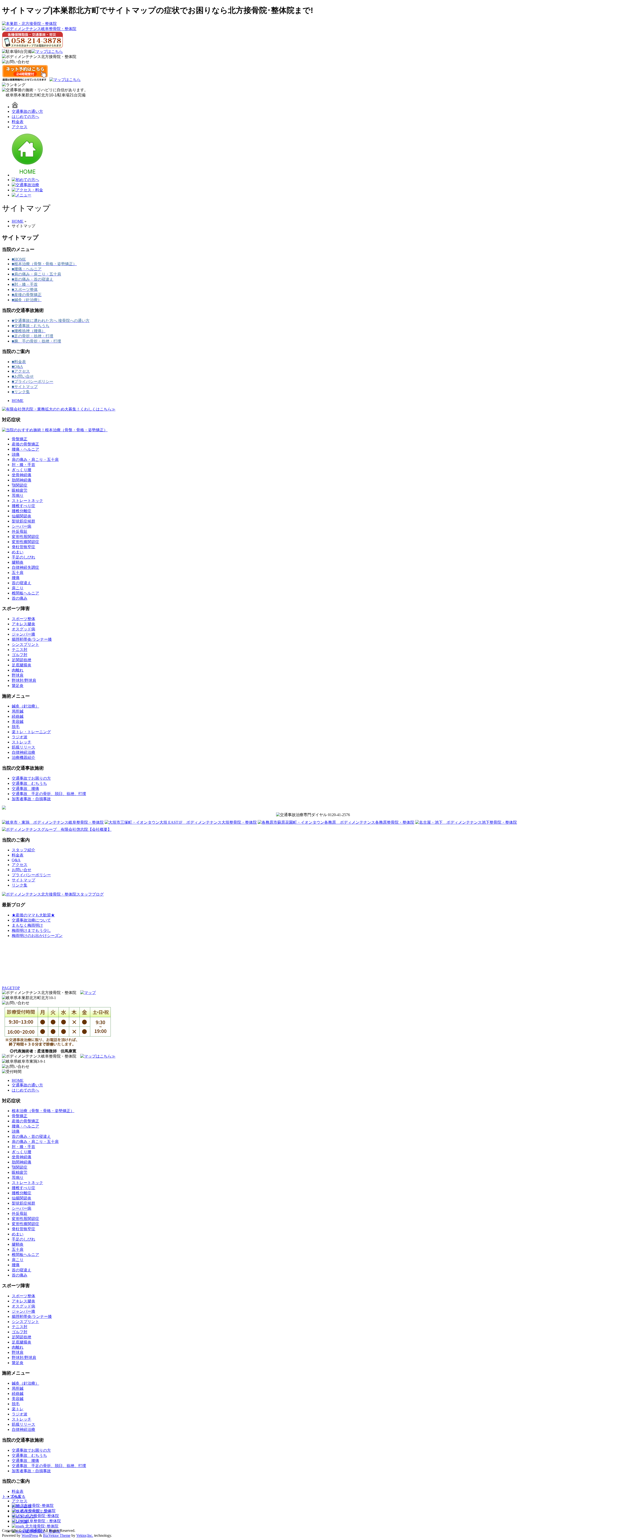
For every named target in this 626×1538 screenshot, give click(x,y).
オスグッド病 (23, 629)
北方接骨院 (32, 1530)
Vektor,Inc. (84, 1535)
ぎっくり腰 (21, 470)
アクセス (19, 127)
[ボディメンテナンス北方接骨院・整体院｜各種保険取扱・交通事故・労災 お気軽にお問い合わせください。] (15, 62)
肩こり (17, 588)
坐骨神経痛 (21, 475)
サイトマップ (23, 880)
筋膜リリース (23, 747)
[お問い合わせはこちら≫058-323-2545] (15, 1003)
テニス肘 (19, 650)
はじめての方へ (25, 116)
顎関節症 (19, 485)
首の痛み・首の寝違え (31, 1136)
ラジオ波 (19, 737)
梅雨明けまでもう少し (31, 930)
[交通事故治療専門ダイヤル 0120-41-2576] (313, 815)
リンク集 (19, 885)
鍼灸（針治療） (25, 706)
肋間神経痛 (21, 480)
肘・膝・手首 (23, 465)
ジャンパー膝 (23, 634)
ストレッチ (21, 742)
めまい (17, 552)
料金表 (17, 122)
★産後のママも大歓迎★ (33, 915)
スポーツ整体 (23, 619)
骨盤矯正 (19, 439)
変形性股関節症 (25, 537)
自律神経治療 (23, 752)
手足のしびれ (23, 557)
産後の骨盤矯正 (25, 444)
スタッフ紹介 (23, 850)
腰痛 (16, 578)
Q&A (16, 860)
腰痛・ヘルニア (25, 449)
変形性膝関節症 (25, 542)
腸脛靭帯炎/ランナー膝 (32, 639)
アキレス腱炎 (23, 624)
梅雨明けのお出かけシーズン (37, 936)
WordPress (30, 1535)
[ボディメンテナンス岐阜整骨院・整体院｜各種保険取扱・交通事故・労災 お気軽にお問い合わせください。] (32, 40)
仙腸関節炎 (21, 516)
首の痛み (19, 598)
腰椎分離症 (21, 511)
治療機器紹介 (23, 757)
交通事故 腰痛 (25, 788)
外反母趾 (19, 531)
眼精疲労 (19, 490)
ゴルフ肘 (19, 655)
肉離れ (17, 670)
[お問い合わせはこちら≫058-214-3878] (15, 1066)
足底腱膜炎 (21, 665)
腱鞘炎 (17, 562)
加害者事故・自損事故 (31, 799)
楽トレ (17, 1409)
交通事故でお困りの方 (31, 778)
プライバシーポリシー (31, 875)
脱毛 (16, 727)
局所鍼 (17, 711)
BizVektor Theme (56, 1535)
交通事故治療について (31, 920)
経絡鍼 (17, 716)
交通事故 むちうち (29, 783)
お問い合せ (21, 870)
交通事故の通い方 (27, 111)
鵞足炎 (17, 686)
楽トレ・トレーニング (31, 732)
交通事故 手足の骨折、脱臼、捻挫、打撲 (49, 794)
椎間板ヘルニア (25, 593)
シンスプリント (25, 644)
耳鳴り (17, 495)
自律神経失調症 (25, 567)
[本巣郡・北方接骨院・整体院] (29, 24)
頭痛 (16, 454)
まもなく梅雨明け (27, 925)
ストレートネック (27, 501)
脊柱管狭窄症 (23, 547)
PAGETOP (11, 988)
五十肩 (17, 572)
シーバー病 (21, 526)
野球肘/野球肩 (24, 680)
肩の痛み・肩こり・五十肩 (35, 459)
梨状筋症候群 (23, 521)
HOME (17, 401)
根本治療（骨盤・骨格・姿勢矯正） (43, 1111)
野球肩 (17, 675)
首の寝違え (21, 583)
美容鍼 (17, 721)
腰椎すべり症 (23, 506)
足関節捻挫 (21, 660)
